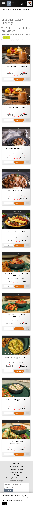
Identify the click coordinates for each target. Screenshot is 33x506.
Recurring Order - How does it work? (16, 478)
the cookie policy (18, 500)
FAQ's (17, 475)
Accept (4, 504)
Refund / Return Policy (16, 472)
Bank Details (16, 464)
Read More (6, 37)
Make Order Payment (17, 466)
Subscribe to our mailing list (12, 484)
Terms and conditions (16, 469)
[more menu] (3, 3)
